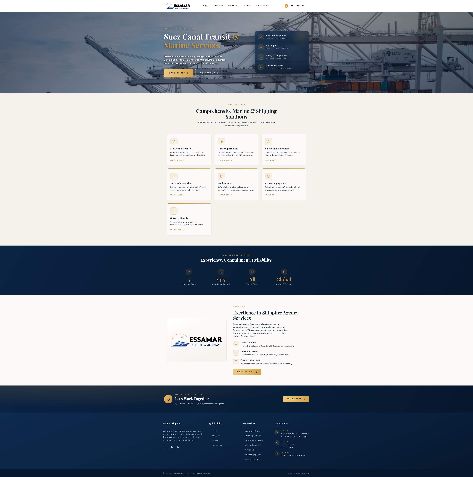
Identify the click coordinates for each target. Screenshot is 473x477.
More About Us (245, 372)
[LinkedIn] (178, 447)
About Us (218, 6)
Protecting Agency (253, 454)
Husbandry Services (253, 445)
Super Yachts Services (254, 440)
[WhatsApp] (171, 447)
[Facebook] (165, 447)
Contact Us (262, 6)
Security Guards (252, 459)
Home (206, 6)
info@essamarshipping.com (212, 404)
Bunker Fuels (250, 450)
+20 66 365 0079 (288, 447)
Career (247, 6)
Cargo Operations (253, 436)
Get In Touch (294, 399)
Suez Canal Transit (253, 431)
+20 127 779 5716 (297, 6)
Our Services (177, 73)
